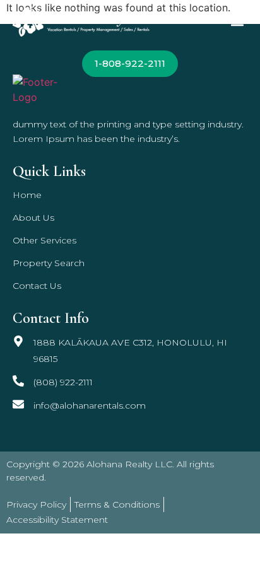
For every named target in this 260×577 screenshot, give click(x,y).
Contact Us (37, 285)
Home (27, 195)
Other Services (44, 240)
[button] (237, 21)
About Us (33, 217)
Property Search (49, 263)
